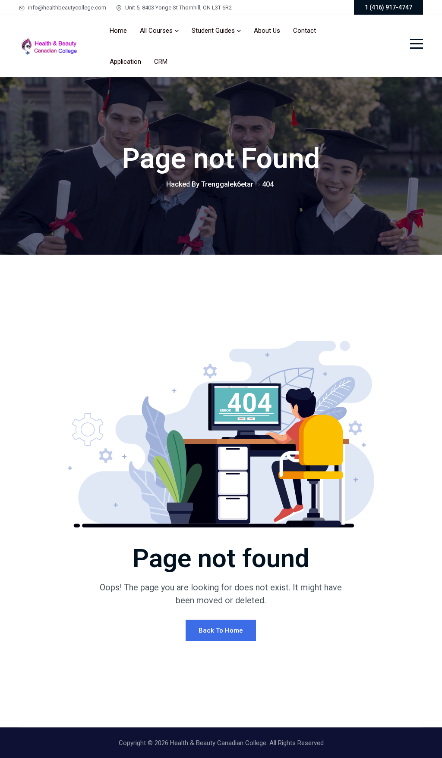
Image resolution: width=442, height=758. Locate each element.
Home (118, 30)
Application (125, 62)
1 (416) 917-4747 (388, 7)
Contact (304, 30)
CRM (160, 62)
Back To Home (221, 630)
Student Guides (213, 30)
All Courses (156, 30)
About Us (267, 30)
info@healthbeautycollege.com (66, 7)
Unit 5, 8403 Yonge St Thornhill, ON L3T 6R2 (178, 7)
